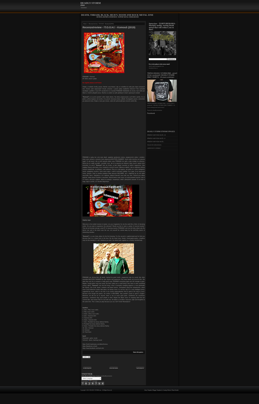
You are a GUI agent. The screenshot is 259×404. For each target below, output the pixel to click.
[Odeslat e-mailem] (83, 357)
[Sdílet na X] (87, 357)
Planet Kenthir (175, 390)
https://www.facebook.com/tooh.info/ (93, 348)
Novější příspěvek (87, 368)
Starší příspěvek (140, 368)
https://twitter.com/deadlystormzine (102, 376)
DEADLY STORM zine (90, 4)
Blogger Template (157, 390)
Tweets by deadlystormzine (154, 110)
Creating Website (167, 390)
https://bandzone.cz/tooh (90, 346)
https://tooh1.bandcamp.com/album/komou (95, 344)
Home (85, 23)
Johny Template (148, 390)
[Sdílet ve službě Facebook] (89, 357)
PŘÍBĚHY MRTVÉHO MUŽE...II (156, 138)
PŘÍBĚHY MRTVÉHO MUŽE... (155, 141)
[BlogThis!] (85, 357)
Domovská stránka (113, 368)
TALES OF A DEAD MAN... (154, 145)
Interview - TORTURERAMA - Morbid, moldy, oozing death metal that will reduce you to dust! (162, 26)
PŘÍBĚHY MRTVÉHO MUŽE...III (156, 135)
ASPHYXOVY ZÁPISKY (154, 148)
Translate (94, 381)
